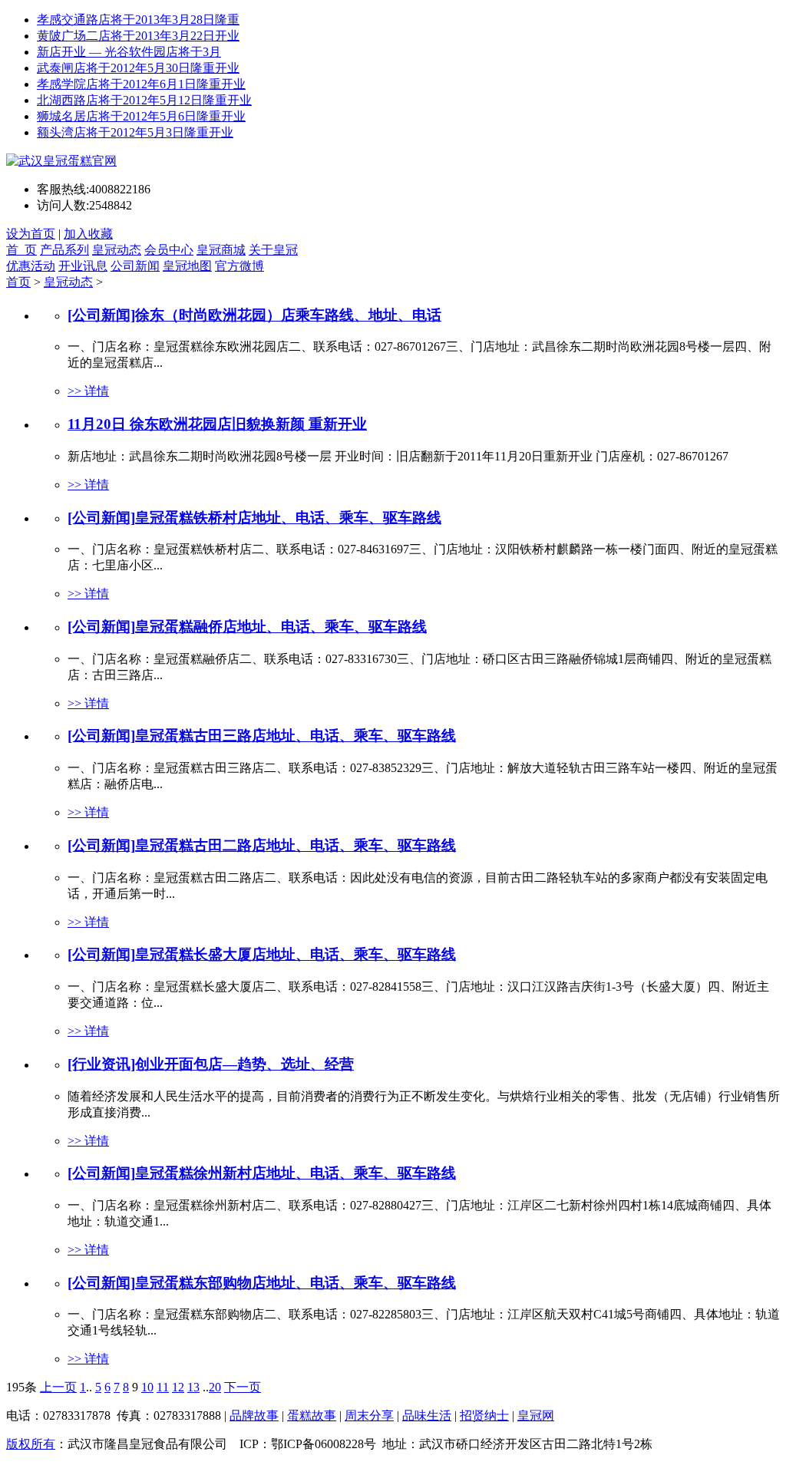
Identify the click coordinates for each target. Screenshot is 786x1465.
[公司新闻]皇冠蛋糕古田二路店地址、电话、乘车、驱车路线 (262, 845)
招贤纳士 (484, 1415)
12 (178, 1387)
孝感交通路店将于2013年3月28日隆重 (138, 19)
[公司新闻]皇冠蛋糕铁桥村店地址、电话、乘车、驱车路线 (254, 518)
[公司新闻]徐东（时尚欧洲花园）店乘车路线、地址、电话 (254, 315)
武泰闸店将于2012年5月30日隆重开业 (138, 67)
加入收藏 (88, 233)
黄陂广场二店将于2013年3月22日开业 (138, 35)
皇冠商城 (221, 249)
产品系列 (64, 249)
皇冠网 (535, 1415)
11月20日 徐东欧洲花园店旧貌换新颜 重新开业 (217, 424)
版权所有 (30, 1443)
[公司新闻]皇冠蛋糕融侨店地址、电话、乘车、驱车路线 (247, 627)
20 (215, 1387)
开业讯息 (82, 265)
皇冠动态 (116, 249)
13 (193, 1387)
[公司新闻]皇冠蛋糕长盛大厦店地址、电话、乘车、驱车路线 (262, 954)
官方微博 (239, 265)
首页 (18, 282)
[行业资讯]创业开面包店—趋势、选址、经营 (211, 1064)
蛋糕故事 (311, 1415)
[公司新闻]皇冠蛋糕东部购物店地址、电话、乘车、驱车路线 (262, 1283)
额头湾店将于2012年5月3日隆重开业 (135, 132)
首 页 (21, 249)
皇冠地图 (187, 265)
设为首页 (30, 233)
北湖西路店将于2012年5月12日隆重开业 (144, 100)
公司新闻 (135, 265)
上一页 (58, 1387)
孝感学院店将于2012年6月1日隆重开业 (141, 84)
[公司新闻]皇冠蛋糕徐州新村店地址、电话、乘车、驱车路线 (262, 1173)
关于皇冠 (273, 249)
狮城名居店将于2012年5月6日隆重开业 (141, 116)
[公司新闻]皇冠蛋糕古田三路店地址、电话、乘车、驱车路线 (262, 736)
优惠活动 (30, 265)
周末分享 (369, 1415)
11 (163, 1387)
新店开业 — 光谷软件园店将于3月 (129, 51)
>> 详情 (88, 391)
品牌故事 (254, 1415)
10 (147, 1387)
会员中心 (168, 249)
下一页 (242, 1387)
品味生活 (426, 1415)
